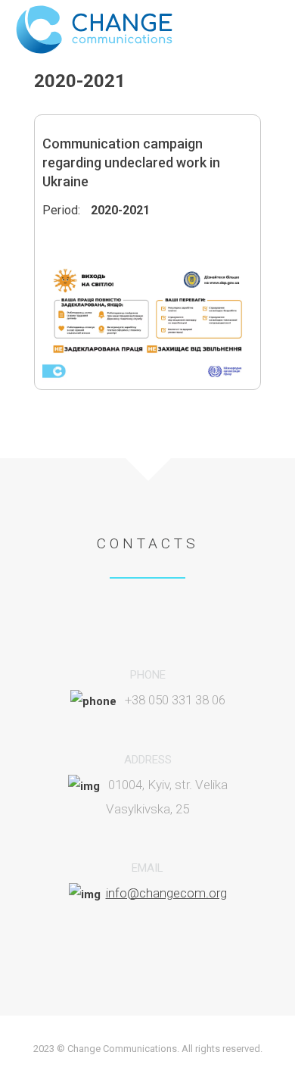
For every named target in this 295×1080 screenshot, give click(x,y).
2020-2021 (120, 210)
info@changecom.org (166, 893)
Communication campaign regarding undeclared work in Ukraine (131, 162)
